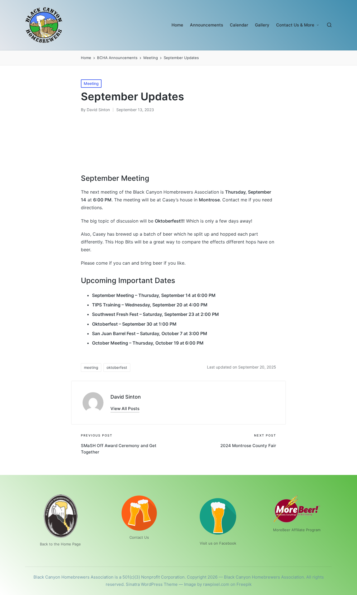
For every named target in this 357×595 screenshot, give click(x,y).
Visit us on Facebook (218, 543)
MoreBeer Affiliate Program (296, 530)
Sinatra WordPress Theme (152, 584)
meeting (91, 367)
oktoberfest (117, 367)
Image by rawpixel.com (206, 584)
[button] (124, 408)
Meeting (91, 83)
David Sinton (125, 397)
